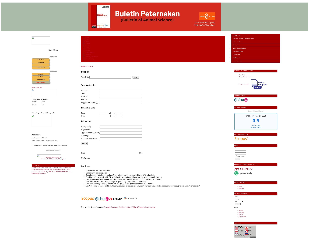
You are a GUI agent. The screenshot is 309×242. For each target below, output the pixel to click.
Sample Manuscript (244, 84)
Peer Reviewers (236, 57)
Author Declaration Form (245, 77)
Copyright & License (238, 51)
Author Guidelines (237, 42)
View (240, 186)
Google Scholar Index (37, 87)
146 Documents (255, 127)
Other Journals (242, 216)
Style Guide (242, 74)
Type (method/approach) (90, 133)
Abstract (84, 96)
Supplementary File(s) (89, 102)
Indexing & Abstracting (92, 56)
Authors (84, 90)
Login (87, 41)
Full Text (84, 99)
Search (87, 45)
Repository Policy (237, 61)
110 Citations (255, 125)
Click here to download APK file (53, 157)
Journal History (90, 58)
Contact (88, 61)
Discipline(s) (86, 127)
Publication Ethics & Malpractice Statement (243, 38)
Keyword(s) (85, 130)
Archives (88, 50)
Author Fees (236, 45)
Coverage (84, 136)
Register (88, 43)
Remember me (240, 156)
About (87, 39)
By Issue (241, 210)
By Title (241, 214)
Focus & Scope (236, 35)
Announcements (90, 52)
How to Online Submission (239, 48)
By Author (241, 212)
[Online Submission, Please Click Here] (41, 44)
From (83, 113)
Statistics (88, 54)
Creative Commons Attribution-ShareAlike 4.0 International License (129, 207)
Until (83, 116)
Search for (85, 77)
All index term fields (89, 139)
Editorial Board (236, 54)
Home (87, 37)
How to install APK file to (53, 159)
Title (82, 93)
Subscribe (241, 188)
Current (88, 48)
